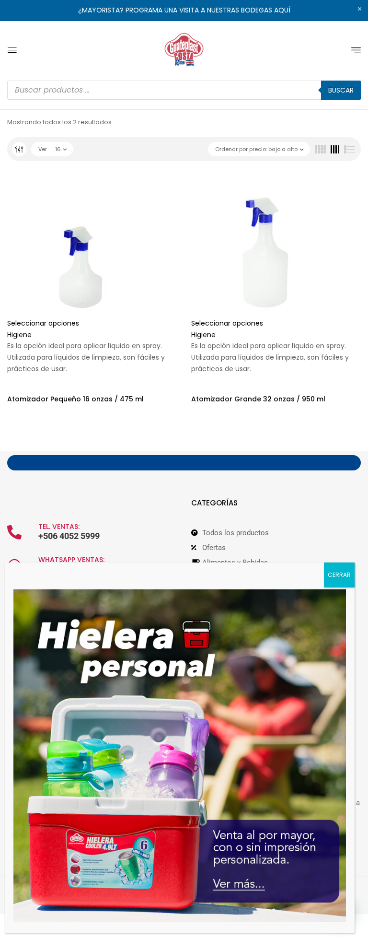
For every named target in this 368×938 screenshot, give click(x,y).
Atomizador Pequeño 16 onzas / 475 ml (75, 399)
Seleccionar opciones (43, 323)
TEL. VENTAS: (59, 526)
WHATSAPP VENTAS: (71, 559)
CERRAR (339, 575)
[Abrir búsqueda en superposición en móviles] (184, 90)
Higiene (19, 335)
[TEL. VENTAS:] (14, 532)
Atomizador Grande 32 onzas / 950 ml (258, 399)
